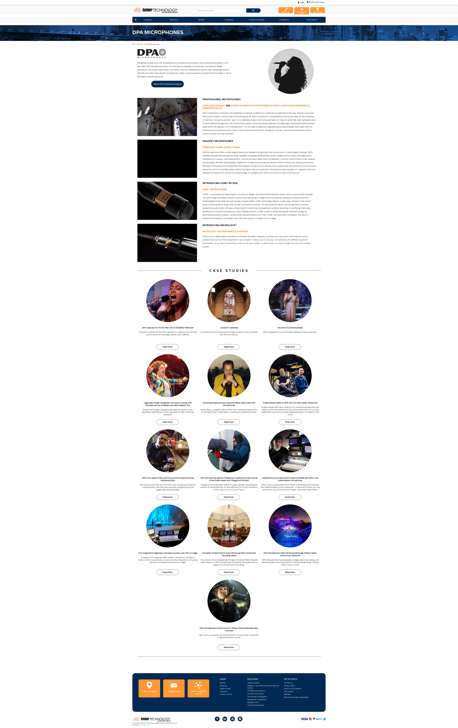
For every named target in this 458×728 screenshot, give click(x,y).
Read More (167, 347)
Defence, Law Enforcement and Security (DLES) (263, 687)
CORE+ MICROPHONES (215, 189)
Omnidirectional (213, 147)
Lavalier (208, 105)
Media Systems (253, 683)
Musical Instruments (255, 694)
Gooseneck (301, 105)
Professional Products (256, 691)
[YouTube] (232, 719)
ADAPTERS (242, 231)
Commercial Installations (257, 697)
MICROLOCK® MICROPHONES (218, 231)
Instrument (263, 105)
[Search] (253, 10)
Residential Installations (256, 699)
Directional (232, 147)
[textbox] (221, 10)
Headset (220, 105)
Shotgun (287, 105)
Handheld (248, 105)
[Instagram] (240, 719)
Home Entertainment (255, 705)
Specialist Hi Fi (253, 702)
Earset (235, 105)
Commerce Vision (144, 725)
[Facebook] (217, 719)
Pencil (276, 105)
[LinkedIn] (224, 719)
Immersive (209, 108)
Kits (219, 108)
